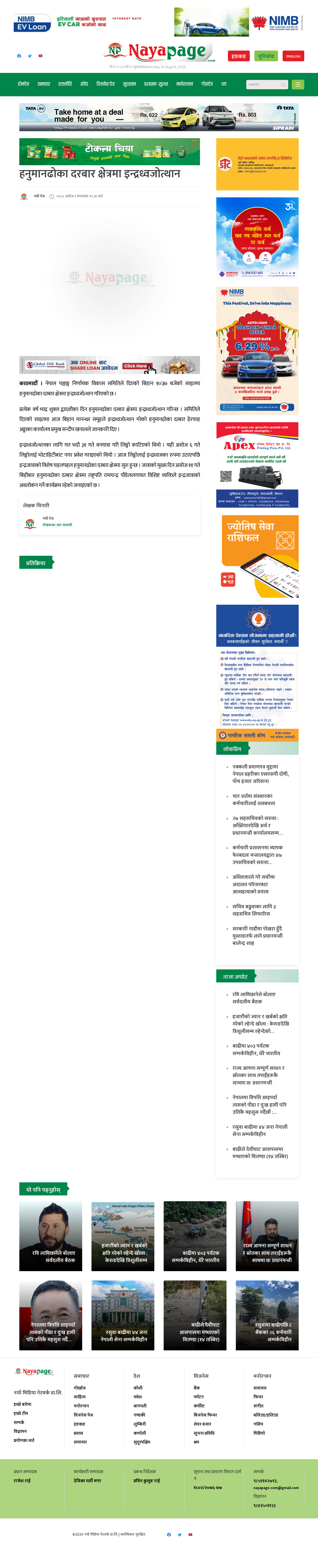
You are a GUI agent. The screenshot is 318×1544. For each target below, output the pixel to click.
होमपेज (23, 84)
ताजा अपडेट (235, 977)
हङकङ (239, 56)
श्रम (196, 1442)
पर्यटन (199, 1397)
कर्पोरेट (199, 1406)
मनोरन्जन (184, 84)
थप (223, 84)
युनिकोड (266, 56)
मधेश (138, 1397)
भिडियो (259, 1433)
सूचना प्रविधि (204, 1433)
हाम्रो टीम (21, 1413)
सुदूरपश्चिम (142, 1442)
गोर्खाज (207, 84)
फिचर (258, 1397)
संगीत (258, 1406)
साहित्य (80, 1397)
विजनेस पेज (106, 84)
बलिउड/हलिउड (266, 1415)
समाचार (44, 84)
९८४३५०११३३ (265, 1505)
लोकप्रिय (232, 749)
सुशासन (129, 84)
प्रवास (78, 1433)
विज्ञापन (20, 1431)
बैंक (197, 1388)
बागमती (140, 1406)
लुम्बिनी (140, 1424)
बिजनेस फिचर (205, 1415)
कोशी (138, 1388)
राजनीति (65, 84)
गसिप (258, 1424)
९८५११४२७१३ (265, 1481)
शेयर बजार (202, 1424)
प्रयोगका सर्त (24, 1440)
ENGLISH (293, 56)
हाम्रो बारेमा (22, 1404)
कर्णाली (140, 1433)
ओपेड (84, 84)
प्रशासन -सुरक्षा (156, 84)
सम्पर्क (19, 1422)
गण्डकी (139, 1415)
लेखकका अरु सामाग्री (57, 525)
